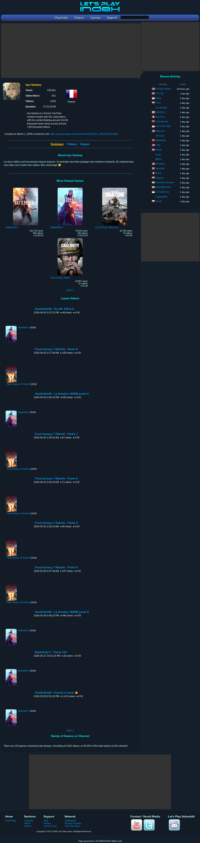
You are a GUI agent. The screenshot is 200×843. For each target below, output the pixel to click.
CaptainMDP (161, 197)
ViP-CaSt (159, 136)
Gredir (158, 201)
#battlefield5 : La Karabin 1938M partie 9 (62, 393)
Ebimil (158, 173)
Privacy (47, 823)
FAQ (46, 820)
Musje (158, 98)
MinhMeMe (160, 140)
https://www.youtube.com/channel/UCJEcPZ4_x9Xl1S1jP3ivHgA (84, 134)
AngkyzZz (160, 131)
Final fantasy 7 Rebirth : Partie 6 (56, 478)
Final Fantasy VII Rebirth (18, 384)
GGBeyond (70, 820)
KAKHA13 (160, 112)
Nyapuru (159, 178)
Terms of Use (50, 826)
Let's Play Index (72, 826)
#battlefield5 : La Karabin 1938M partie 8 (62, 612)
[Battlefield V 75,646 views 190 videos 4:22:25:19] (70, 188)
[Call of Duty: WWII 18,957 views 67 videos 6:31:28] (70, 238)
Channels (28, 820)
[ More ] (70, 290)
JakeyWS (160, 168)
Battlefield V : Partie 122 (51, 652)
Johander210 (161, 121)
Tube (157, 145)
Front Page (10, 820)
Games (85, 144)
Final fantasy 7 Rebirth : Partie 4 (56, 567)
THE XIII (159, 93)
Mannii (158, 149)
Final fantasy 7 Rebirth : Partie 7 (56, 434)
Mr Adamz (160, 164)
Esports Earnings (73, 823)
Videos (72, 144)
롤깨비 (158, 159)
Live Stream (161, 107)
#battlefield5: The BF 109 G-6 (54, 309)
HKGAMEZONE (163, 187)
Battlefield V (23, 327)
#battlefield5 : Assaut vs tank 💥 (56, 692)
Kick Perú (160, 117)
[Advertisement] (72, 50)
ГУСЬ (158, 103)
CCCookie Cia (162, 192)
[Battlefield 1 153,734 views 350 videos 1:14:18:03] (25, 188)
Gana (158, 154)
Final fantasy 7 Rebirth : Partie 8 (56, 349)
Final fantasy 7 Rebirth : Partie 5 (56, 522)
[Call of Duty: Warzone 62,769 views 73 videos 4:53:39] (114, 188)
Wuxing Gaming (163, 89)
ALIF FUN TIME (163, 126)
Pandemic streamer (164, 182)
